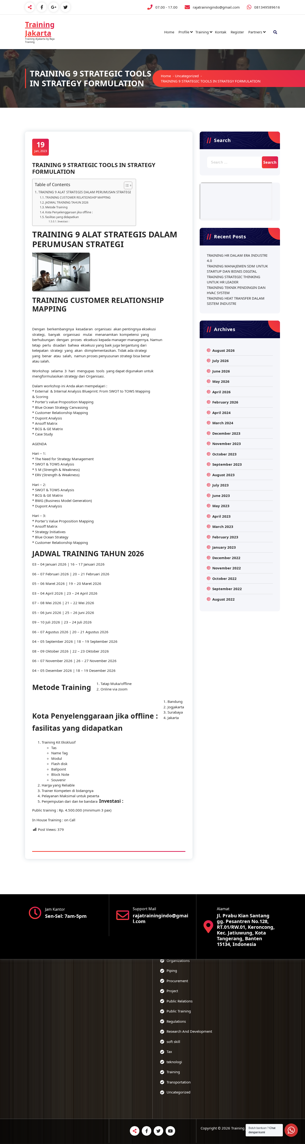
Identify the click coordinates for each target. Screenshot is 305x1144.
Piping (172, 970)
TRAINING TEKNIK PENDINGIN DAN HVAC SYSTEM (236, 290)
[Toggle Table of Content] (125, 185)
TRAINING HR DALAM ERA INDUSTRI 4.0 (237, 258)
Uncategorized (187, 75)
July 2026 (220, 360)
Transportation (179, 1082)
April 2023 (221, 516)
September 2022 (227, 588)
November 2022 (226, 568)
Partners (255, 32)
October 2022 (224, 578)
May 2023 (220, 505)
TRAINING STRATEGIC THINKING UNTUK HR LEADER (233, 279)
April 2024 (221, 412)
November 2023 (226, 443)
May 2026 (220, 381)
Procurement (177, 980)
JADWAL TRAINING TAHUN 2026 (66, 202)
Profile (183, 32)
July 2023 (220, 485)
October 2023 (224, 454)
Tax (169, 1051)
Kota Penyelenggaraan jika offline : (68, 212)
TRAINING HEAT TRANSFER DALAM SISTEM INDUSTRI (235, 301)
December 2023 (226, 433)
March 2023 (222, 526)
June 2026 (221, 371)
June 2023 (221, 495)
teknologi (174, 1061)
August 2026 (223, 350)
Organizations (178, 960)
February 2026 (225, 402)
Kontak (220, 32)
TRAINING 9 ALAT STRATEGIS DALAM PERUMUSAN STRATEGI (84, 192)
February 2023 (225, 537)
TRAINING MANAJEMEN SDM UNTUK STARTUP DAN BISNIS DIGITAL (237, 269)
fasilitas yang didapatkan (62, 217)
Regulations (176, 1021)
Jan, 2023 (40, 146)
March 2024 (222, 422)
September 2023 (227, 464)
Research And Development (189, 1031)
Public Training (179, 1011)
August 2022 (223, 599)
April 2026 (221, 391)
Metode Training (56, 207)
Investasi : (63, 221)
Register (237, 32)
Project (172, 990)
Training (202, 32)
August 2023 (223, 474)
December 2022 (226, 557)
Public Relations (180, 1001)
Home (169, 32)
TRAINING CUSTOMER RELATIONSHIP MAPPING (77, 197)
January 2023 (224, 547)
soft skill (173, 1041)
